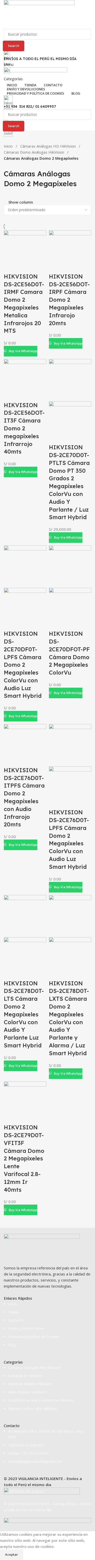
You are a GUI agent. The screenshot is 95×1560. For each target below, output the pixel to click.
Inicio (8, 146)
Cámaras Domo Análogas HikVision (34, 152)
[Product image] (70, 421)
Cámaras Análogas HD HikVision (48, 146)
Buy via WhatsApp (23, 351)
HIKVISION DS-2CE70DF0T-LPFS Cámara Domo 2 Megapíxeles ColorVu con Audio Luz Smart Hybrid (23, 664)
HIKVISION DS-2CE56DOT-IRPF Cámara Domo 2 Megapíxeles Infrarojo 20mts (69, 300)
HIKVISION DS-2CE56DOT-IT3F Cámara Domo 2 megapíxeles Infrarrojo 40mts (24, 428)
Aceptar (11, 1554)
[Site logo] (39, 13)
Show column (20, 202)
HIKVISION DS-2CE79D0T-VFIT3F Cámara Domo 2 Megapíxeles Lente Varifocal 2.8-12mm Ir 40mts (24, 1158)
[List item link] (47, 1324)
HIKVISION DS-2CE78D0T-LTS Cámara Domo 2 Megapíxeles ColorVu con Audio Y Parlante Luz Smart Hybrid (24, 1014)
